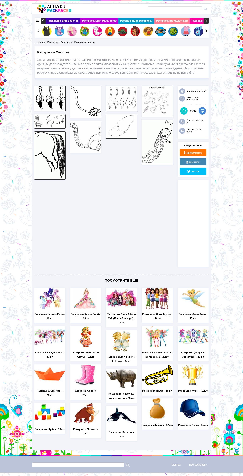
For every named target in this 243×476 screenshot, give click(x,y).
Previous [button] (43, 21)
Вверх (184, 111)
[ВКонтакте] (193, 161)
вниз (202, 111)
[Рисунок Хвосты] (121, 108)
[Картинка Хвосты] (157, 114)
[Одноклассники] (193, 152)
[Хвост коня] (49, 177)
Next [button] (206, 21)
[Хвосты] (49, 108)
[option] (63, 21)
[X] (193, 171)
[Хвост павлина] (157, 162)
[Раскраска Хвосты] (85, 151)
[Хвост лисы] (121, 136)
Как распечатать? (196, 90)
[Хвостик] (85, 115)
